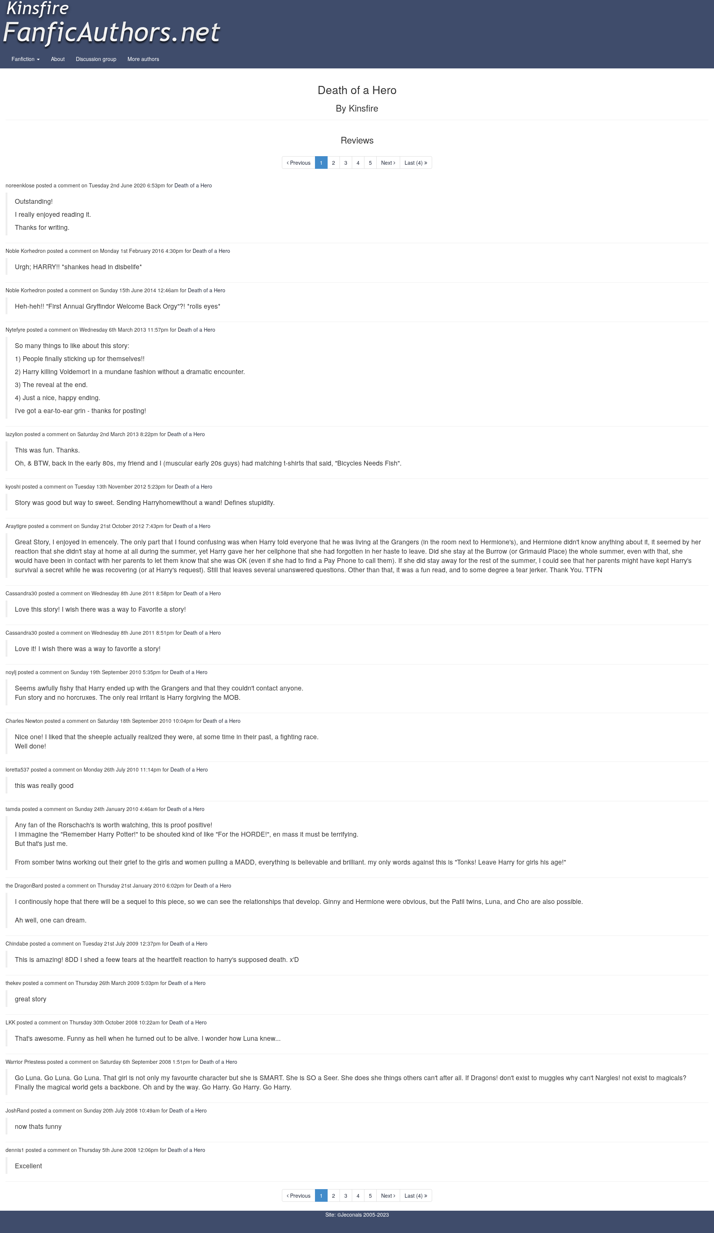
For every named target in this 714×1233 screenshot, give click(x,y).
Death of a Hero (193, 185)
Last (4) (414, 162)
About (58, 58)
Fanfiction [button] (24, 58)
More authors (143, 58)
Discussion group (96, 58)
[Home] (111, 24)
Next (387, 162)
